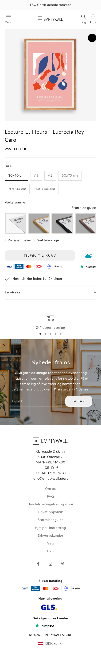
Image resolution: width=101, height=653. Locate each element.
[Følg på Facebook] (38, 563)
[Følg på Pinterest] (62, 563)
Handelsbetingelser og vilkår (50, 504)
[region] (50, 322)
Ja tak (78, 401)
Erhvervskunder (50, 535)
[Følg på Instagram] (50, 563)
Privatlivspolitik (50, 512)
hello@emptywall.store (50, 478)
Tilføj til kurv (40, 255)
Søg (50, 543)
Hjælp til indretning (50, 528)
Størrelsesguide (51, 520)
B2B (50, 551)
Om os (50, 489)
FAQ (50, 496)
